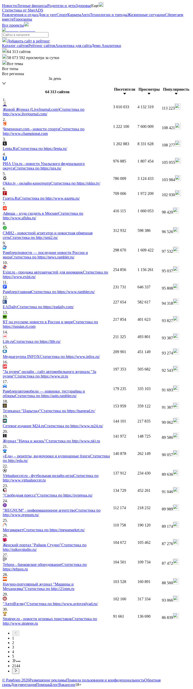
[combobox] (25, 78)
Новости (9, 6)
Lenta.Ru (10, 148)
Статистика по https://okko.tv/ (75, 183)
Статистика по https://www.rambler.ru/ (63, 292)
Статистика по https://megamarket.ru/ (54, 530)
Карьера (74, 15)
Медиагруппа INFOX (21, 356)
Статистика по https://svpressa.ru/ (64, 495)
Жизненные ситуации (146, 15)
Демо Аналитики (106, 45)
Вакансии (66, 684)
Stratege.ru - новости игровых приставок (37, 619)
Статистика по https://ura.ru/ (37, 168)
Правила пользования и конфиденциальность (105, 680)
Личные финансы (32, 6)
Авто (85, 15)
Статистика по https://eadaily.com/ (45, 307)
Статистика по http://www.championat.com (43, 131)
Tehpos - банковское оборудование (32, 564)
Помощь (43, 684)
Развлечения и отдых (20, 15)
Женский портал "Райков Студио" (32, 545)
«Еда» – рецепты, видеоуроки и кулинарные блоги (46, 456)
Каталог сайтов (15, 45)
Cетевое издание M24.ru (23, 426)
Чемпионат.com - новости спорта (31, 129)
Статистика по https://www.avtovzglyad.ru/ (62, 604)
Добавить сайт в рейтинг (28, 41)
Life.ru (8, 341)
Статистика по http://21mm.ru (49, 589)
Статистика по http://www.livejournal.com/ (43, 111)
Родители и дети (61, 6)
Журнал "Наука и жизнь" (24, 441)
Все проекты (13, 25)
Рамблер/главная (17, 292)
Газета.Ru (11, 198)
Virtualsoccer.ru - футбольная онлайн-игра (38, 475)
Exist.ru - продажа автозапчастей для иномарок (43, 272)
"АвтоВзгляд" (15, 604)
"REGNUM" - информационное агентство (39, 510)
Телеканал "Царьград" (22, 411)
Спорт (62, 15)
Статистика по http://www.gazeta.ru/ (49, 198)
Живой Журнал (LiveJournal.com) (31, 109)
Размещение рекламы (47, 680)
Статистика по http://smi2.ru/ (34, 237)
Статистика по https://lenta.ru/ (42, 148)
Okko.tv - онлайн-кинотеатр (27, 183)
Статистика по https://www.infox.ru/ (70, 356)
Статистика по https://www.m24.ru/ (73, 426)
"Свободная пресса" (20, 495)
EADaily (10, 307)
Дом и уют (47, 15)
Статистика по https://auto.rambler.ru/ (46, 396)
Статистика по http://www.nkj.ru (73, 441)
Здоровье (83, 6)
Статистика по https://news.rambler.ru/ (42, 257)
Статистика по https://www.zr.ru (41, 376)
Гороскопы (23, 19)
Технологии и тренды (108, 15)
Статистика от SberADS (22, 10)
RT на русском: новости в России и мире (38, 322)
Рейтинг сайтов (41, 45)
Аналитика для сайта (73, 45)
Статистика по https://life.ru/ (37, 341)
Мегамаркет (13, 530)
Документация (23, 684)
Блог (54, 684)
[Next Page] (101, 671)
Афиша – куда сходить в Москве (30, 213)
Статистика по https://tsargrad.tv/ (68, 411)
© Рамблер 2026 (15, 680)
